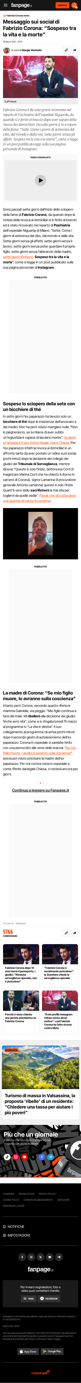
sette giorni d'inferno (18, 257)
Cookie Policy (11, 1199)
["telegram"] (50, 1157)
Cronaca (20, 924)
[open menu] (4, 5)
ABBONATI (62, 5)
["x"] (33, 1157)
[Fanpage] (40, 1270)
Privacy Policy (47, 1193)
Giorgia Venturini (31, 50)
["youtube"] (24, 1157)
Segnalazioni (26, 1193)
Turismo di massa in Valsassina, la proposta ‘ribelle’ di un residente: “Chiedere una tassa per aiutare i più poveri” (40, 1104)
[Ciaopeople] (40, 1372)
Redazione (64, 1199)
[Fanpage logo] (21, 5)
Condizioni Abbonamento (38, 1199)
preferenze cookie (14, 1205)
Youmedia (8, 1193)
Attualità (8, 924)
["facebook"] (41, 1157)
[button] (74, 50)
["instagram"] (15, 1157)
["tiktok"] (7, 1157)
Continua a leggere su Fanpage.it (40, 790)
